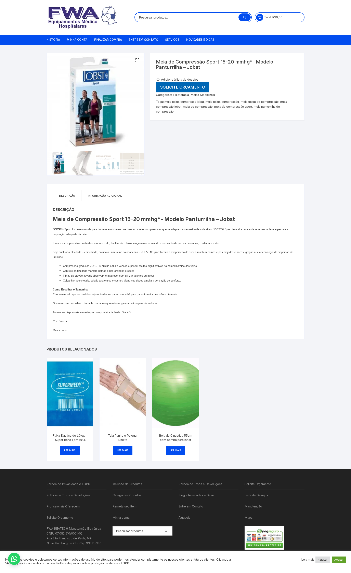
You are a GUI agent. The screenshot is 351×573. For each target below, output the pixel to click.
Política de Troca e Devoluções (68, 495)
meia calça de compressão (260, 102)
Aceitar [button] (338, 559)
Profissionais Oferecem (63, 506)
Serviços (172, 39)
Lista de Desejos (256, 495)
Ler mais (70, 450)
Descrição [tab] (67, 195)
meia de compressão (198, 106)
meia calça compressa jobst (184, 102)
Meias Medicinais (203, 95)
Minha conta (77, 39)
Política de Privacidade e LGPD (68, 484)
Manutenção (253, 506)
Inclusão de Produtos (127, 484)
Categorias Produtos (127, 495)
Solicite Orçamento (182, 87)
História (53, 39)
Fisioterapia (181, 95)
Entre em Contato (143, 39)
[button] (137, 60)
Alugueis (184, 517)
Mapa (248, 517)
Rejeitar (322, 559)
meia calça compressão (222, 102)
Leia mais (307, 559)
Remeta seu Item (124, 506)
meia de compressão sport (233, 106)
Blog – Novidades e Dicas (196, 495)
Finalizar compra (108, 39)
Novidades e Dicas (200, 39)
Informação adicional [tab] (105, 195)
